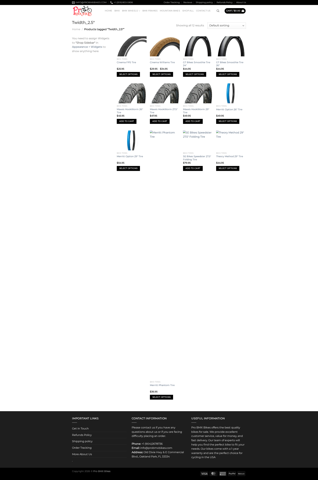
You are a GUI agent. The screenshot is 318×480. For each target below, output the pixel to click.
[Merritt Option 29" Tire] (132, 140)
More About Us (82, 454)
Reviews (187, 2)
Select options (128, 74)
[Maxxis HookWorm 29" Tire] (198, 93)
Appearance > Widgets (87, 46)
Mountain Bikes (170, 10)
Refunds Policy (225, 2)
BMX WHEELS (130, 10)
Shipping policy (204, 2)
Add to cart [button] (126, 121)
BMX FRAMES (150, 10)
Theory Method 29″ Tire (229, 156)
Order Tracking (172, 2)
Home (108, 10)
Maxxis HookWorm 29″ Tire (196, 111)
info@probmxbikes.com (156, 447)
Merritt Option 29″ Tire (130, 156)
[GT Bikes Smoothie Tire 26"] (231, 46)
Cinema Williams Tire (162, 62)
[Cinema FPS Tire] (132, 46)
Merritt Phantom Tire (162, 385)
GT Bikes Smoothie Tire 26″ (229, 64)
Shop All (188, 10)
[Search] (218, 11)
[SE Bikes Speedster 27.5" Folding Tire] (198, 140)
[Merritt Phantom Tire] (165, 254)
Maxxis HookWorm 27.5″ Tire (164, 111)
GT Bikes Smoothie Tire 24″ (196, 64)
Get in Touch (80, 428)
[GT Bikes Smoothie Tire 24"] (198, 46)
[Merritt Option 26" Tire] (231, 93)
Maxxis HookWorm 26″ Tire (130, 111)
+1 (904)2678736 (152, 443)
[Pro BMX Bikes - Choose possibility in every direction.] (86, 11)
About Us (241, 2)
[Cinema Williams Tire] (165, 46)
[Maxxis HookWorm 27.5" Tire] (165, 93)
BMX (117, 10)
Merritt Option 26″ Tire (229, 109)
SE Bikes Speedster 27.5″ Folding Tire (197, 158)
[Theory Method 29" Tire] (231, 140)
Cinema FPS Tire (126, 62)
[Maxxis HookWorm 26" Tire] (132, 93)
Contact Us (203, 10)
